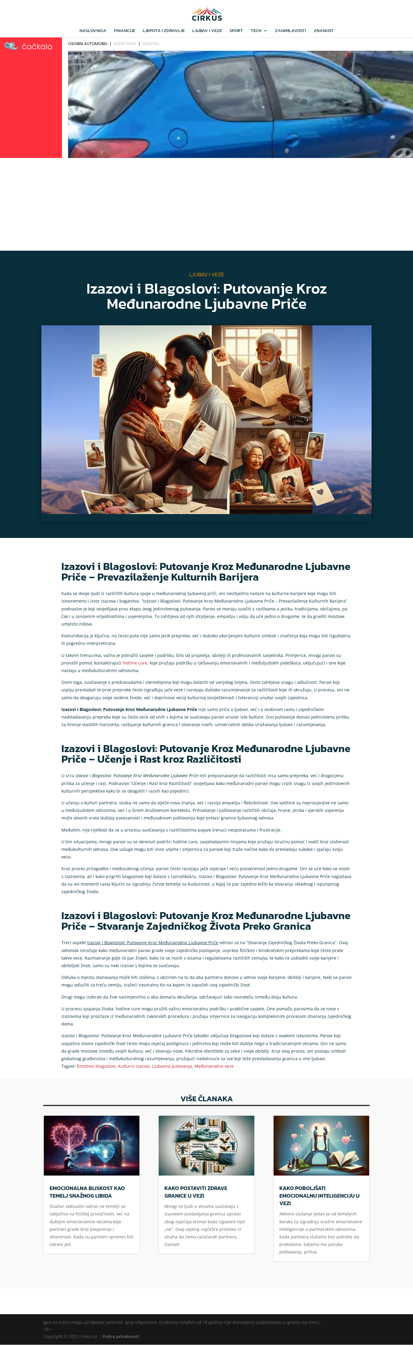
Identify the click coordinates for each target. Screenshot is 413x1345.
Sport (236, 31)
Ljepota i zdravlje (164, 31)
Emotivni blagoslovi (96, 1066)
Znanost (324, 31)
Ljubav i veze (207, 31)
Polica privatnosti (120, 1336)
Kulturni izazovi (134, 1066)
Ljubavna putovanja (172, 1066)
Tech (256, 31)
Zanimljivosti (290, 31)
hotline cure (135, 663)
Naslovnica (93, 31)
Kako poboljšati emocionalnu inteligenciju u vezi (319, 1195)
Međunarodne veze (214, 1066)
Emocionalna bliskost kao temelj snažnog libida (87, 1192)
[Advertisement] (206, 205)
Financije (124, 31)
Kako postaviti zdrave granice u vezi (195, 1192)
